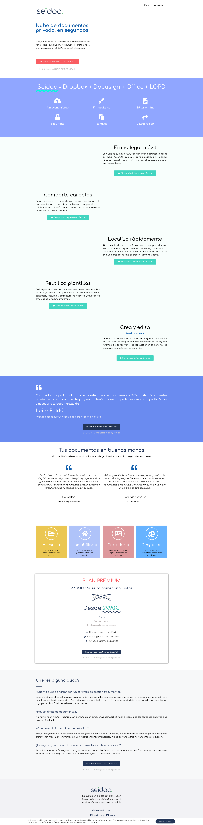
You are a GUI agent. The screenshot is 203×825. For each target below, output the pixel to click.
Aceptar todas (165, 821)
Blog (146, 5)
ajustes (94, 822)
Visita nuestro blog (101, 810)
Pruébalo (51, 552)
